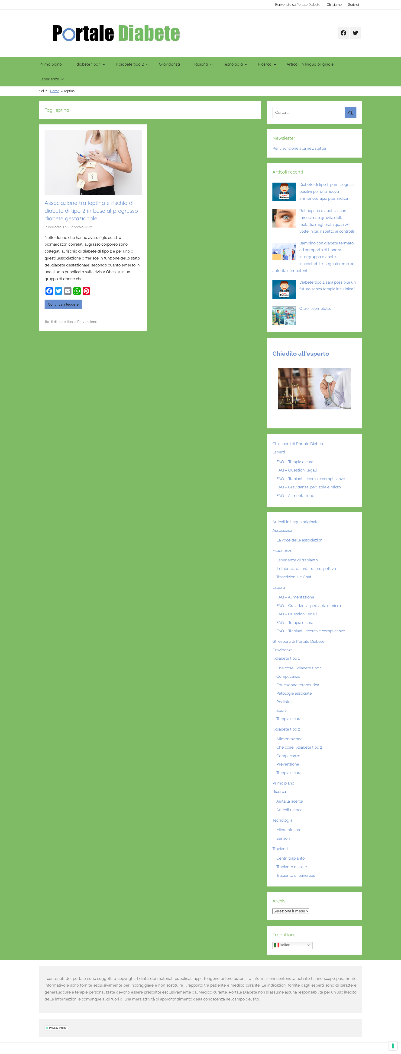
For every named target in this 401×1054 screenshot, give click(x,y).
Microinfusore (288, 829)
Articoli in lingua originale (310, 64)
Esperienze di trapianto (297, 560)
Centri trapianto (290, 858)
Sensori (283, 838)
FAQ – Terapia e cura (294, 461)
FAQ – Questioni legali (296, 470)
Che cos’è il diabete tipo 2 (299, 747)
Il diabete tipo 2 (130, 64)
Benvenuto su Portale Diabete (297, 4)
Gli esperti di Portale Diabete (298, 443)
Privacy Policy (57, 1027)
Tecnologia (233, 64)
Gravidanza (169, 64)
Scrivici (353, 4)
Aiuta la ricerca (289, 801)
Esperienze (49, 78)
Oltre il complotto (315, 308)
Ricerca (265, 64)
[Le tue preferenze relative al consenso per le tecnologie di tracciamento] (392, 1045)
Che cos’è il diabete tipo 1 (299, 668)
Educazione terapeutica (297, 685)
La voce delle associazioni (299, 540)
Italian (284, 945)
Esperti (278, 452)
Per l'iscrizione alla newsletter (299, 148)
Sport (281, 710)
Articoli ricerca (289, 809)
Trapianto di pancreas (295, 875)
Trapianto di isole (291, 866)
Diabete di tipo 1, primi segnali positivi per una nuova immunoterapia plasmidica (326, 191)
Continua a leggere (63, 304)
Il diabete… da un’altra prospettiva (306, 568)
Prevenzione (87, 322)
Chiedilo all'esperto (300, 353)
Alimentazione (289, 739)
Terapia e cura (288, 718)
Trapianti (200, 64)
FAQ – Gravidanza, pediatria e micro (308, 487)
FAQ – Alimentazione (295, 495)
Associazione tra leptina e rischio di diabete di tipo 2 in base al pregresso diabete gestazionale (91, 210)
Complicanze (288, 676)
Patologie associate (294, 693)
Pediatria (284, 702)
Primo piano (50, 64)
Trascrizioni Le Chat (293, 577)
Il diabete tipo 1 (87, 64)
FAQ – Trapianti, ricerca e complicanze (310, 478)
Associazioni (283, 530)
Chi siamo (334, 4)
